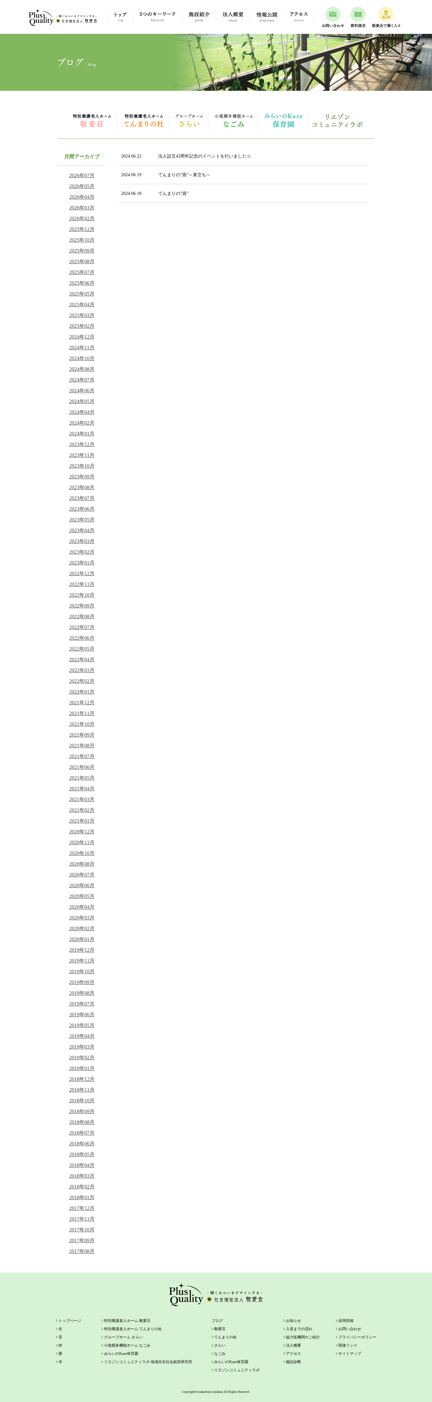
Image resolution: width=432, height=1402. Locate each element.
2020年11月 (82, 842)
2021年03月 (82, 799)
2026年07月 (82, 175)
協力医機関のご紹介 (303, 1337)
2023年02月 (82, 552)
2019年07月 (82, 1003)
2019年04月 (82, 1036)
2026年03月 (82, 207)
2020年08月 (82, 864)
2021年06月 (82, 767)
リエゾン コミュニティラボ (337, 120)
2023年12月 (82, 444)
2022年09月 (82, 605)
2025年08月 (82, 261)
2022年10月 (82, 595)
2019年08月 (82, 993)
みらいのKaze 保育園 (283, 120)
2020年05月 (82, 896)
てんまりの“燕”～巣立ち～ (166, 174)
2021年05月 (82, 778)
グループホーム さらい (189, 120)
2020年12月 (82, 831)
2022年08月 (82, 616)
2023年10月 (82, 466)
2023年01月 (82, 562)
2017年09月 (82, 1240)
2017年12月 (82, 1208)
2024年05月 (82, 401)
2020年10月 (82, 853)
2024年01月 (82, 433)
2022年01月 (82, 692)
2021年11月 (82, 713)
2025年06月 (82, 283)
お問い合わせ (349, 1329)
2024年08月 (82, 369)
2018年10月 (82, 1100)
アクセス (293, 1353)
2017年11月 (82, 1219)
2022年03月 (82, 670)
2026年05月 (82, 186)
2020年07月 (82, 874)
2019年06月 (82, 1014)
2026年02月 (82, 218)
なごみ (219, 1353)
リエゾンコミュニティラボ (237, 1370)
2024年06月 (82, 390)
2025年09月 (82, 250)
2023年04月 (82, 530)
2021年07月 (82, 756)
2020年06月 (82, 885)
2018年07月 (82, 1133)
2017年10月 (82, 1229)
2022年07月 (82, 627)
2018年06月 (82, 1143)
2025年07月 (82, 272)
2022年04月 (82, 659)
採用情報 (346, 1320)
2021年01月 (82, 821)
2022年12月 (82, 573)
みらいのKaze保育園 (121, 1353)
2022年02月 (82, 681)
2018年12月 (82, 1079)
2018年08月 (82, 1122)
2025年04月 (82, 304)
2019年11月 (82, 960)
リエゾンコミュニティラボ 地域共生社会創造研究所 (148, 1362)
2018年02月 (82, 1186)
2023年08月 (82, 487)
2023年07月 (82, 498)
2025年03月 (82, 315)
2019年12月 (82, 950)
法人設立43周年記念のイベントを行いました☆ (186, 156)
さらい (219, 1345)
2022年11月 (82, 584)
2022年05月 (82, 648)
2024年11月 (82, 347)
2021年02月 (82, 810)
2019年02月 (82, 1057)
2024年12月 (82, 337)
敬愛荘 (219, 1329)
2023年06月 (82, 509)
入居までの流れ (299, 1329)
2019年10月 (82, 971)
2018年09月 (82, 1111)
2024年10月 (82, 358)
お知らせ (293, 1320)
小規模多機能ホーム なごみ (233, 120)
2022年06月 (82, 638)
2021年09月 (82, 735)
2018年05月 (82, 1154)
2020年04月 (82, 907)
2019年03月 (82, 1047)
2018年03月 (82, 1176)
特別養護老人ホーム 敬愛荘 (91, 120)
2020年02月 (82, 928)
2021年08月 (82, 745)
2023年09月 (82, 476)
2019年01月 (82, 1068)
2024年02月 (82, 423)
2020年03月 (82, 917)
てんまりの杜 (225, 1337)
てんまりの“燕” (154, 193)
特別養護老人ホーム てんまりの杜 (143, 120)
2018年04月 (82, 1165)
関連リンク (347, 1345)
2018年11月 (82, 1090)
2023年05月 (82, 519)
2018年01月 (82, 1197)
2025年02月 (82, 326)
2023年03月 (82, 541)
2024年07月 (82, 380)
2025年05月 (82, 293)
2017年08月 (82, 1251)
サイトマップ (349, 1353)
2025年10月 (82, 240)
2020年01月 (82, 939)
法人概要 (293, 1345)
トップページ (70, 1320)
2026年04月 (82, 197)
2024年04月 (82, 412)
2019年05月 (82, 1025)
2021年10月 (82, 724)
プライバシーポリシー (357, 1337)
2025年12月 (82, 229)
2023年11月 (82, 455)
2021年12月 (82, 702)
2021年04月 (82, 788)
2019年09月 (82, 982)
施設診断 (293, 1362)
